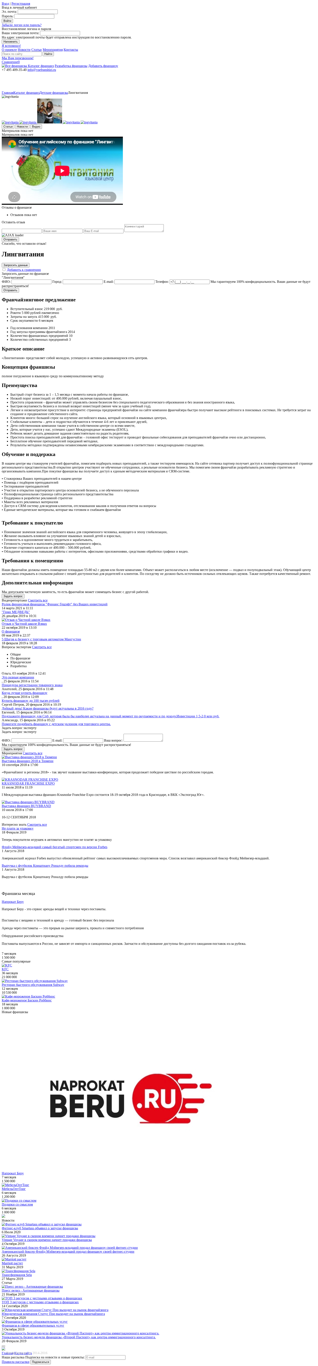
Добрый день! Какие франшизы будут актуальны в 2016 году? (47, 708)
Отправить (10, 239)
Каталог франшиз (41, 66)
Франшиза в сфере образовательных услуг (33, 1325)
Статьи (36, 49)
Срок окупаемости (24, 320)
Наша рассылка (13, 1357)
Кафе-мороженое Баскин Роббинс (27, 1000)
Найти (48, 54)
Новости (24, 49)
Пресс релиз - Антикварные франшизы (30, 1290)
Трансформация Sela (17, 1275)
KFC (5, 969)
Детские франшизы (53, 92)
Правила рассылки (15, 1362)
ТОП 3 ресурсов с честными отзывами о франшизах (40, 1302)
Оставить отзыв (13, 222)
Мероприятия (53, 49)
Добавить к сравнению (24, 270)
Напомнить (10, 41)
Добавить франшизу (103, 66)
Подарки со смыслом (17, 1204)
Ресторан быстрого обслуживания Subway (33, 985)
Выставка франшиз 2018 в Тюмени (27, 761)
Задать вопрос (13, 596)
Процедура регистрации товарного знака (32, 685)
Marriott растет (12, 1263)
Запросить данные (15, 265)
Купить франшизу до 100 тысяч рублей (30, 700)
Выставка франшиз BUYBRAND (26, 806)
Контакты (71, 49)
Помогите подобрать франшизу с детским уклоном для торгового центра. (56, 724)
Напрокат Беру (13, 1173)
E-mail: (109, 281)
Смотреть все (38, 600)
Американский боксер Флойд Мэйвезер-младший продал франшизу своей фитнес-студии (68, 1251)
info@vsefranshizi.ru (41, 70)
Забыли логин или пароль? (22, 25)
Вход (5, 3)
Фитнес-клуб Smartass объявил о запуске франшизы (40, 1228)
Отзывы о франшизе (17, 207)
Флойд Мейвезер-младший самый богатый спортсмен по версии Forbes (54, 847)
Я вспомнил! (11, 46)
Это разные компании (18, 677)
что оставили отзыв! (24, 243)
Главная (7, 92)
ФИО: (6, 281)
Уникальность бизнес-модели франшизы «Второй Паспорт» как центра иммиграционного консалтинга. (79, 1337)
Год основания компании (29, 328)
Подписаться (40, 1362)
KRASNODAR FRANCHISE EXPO (28, 783)
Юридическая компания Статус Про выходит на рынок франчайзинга (53, 1314)
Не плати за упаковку (18, 828)
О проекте (9, 49)
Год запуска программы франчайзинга (38, 332)
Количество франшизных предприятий (39, 336)
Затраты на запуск (23, 316)
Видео (36, 126)
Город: (57, 281)
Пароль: (7, 16)
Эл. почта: (9, 11)
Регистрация (20, 3)
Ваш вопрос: (113, 740)
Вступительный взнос (26, 309)
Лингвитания (78, 92)
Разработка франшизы (71, 66)
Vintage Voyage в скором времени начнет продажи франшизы (47, 1240)
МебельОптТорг (14, 1189)
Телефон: (162, 281)
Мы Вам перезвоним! (18, 58)
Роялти (15, 313)
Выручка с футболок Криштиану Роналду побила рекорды (45, 865)
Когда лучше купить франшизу (24, 693)
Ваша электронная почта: (20, 33)
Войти (7, 20)
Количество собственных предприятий (39, 339)
